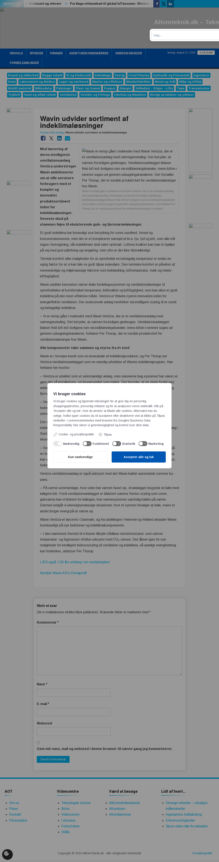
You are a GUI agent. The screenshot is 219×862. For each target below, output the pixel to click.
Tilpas (108, 434)
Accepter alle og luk (139, 457)
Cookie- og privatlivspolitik (76, 434)
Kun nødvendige (80, 457)
